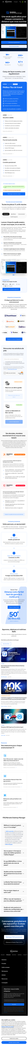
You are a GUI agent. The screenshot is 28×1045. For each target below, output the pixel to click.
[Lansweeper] (9, 326)
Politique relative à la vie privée (12, 369)
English (2, 954)
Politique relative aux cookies (7, 1026)
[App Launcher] (25, 2)
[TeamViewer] (11, 315)
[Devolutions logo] (14, 951)
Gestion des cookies (14, 1038)
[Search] (20, 2)
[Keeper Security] (20, 321)
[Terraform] (16, 332)
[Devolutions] (8, 2)
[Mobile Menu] (3, 2)
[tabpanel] (14, 248)
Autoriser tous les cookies (14, 1042)
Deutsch (14, 954)
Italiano (25, 954)
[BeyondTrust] (9, 321)
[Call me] (22, 2)
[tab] (6, 214)
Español (20, 954)
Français (8, 954)
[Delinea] (20, 326)
